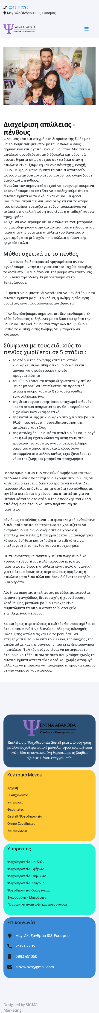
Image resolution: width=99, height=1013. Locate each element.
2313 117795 (18, 7)
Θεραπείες (15, 809)
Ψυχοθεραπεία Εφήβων (25, 869)
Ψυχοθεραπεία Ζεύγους (25, 883)
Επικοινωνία (17, 830)
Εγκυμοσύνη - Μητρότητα (27, 897)
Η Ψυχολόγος (18, 795)
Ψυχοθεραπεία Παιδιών (25, 862)
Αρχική (12, 788)
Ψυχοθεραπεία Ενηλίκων (26, 876)
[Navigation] (86, 29)
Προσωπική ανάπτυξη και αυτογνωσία (37, 904)
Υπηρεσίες (15, 802)
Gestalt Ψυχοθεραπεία (24, 816)
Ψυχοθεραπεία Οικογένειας (28, 890)
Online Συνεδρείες (21, 823)
